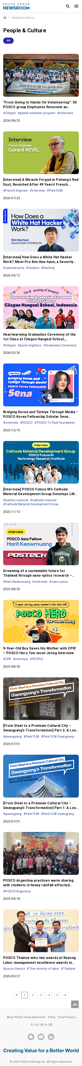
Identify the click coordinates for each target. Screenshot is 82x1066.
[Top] (75, 1004)
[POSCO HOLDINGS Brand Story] (41, 1050)
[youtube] (41, 1036)
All (8, 40)
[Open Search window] (67, 6)
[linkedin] (51, 1036)
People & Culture (23, 17)
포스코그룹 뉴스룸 (41, 1024)
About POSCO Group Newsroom (26, 1017)
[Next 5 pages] (66, 995)
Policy (52, 1017)
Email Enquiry (66, 1017)
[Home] (5, 18)
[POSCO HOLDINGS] (31, 1036)
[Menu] (76, 6)
